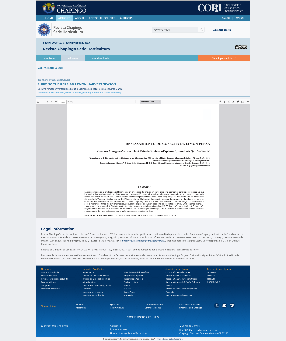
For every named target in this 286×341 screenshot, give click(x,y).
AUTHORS (126, 18)
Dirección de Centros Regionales (97, 285)
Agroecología (88, 272)
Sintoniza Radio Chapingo (190, 307)
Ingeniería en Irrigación (93, 292)
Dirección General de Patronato (179, 295)
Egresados (114, 304)
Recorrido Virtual (48, 282)
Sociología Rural (131, 282)
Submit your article (222, 58)
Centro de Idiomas (153, 307)
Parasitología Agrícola (133, 278)
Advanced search (222, 29)
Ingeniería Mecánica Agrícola (136, 272)
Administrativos (117, 307)
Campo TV (45, 285)
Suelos (127, 285)
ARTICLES (64, 18)
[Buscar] (201, 30)
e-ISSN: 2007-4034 (53, 42)
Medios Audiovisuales (50, 288)
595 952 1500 (120, 329)
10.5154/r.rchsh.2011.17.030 (56, 79)
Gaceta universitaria (50, 272)
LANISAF (211, 275)
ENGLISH (225, 18)
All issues (73, 58)
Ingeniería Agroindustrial (93, 295)
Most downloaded (100, 58)
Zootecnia (128, 295)
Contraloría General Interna (177, 272)
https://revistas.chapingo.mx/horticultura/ (143, 240)
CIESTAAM (211, 272)
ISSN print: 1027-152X (78, 42)
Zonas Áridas (129, 292)
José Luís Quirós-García (110, 88)
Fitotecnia (87, 288)
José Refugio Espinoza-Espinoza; (82, 88)
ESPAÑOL (240, 18)
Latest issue (49, 58)
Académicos (81, 307)
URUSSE (127, 288)
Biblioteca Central (49, 275)
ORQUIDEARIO (213, 282)
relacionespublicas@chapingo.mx (132, 333)
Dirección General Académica (178, 275)
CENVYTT (211, 278)
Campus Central (191, 325)
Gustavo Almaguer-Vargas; (51, 88)
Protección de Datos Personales (170, 339)
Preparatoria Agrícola (133, 275)
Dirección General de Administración (181, 278)
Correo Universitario (154, 304)
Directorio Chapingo (55, 325)
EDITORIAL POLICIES (102, 18)
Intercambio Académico (189, 304)
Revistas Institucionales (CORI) (54, 278)
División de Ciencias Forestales (96, 275)
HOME (49, 18)
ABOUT (79, 18)
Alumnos (80, 304)
